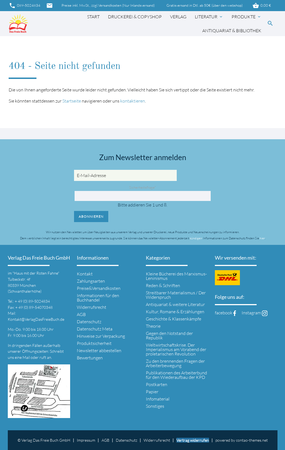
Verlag (178, 16)
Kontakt (85, 274)
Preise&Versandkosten (99, 288)
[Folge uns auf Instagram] (264, 312)
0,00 (261, 5)
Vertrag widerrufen (192, 440)
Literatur (209, 16)
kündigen (196, 238)
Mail (27, 357)
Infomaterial (157, 399)
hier (262, 238)
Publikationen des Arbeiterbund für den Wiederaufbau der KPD (176, 375)
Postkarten (156, 384)
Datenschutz (89, 321)
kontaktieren (132, 101)
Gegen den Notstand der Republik (169, 335)
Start (93, 16)
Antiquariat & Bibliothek (231, 30)
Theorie (153, 326)
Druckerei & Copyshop (135, 16)
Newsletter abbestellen (99, 350)
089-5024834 (24, 5)
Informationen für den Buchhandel (98, 298)
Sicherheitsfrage (142, 187)
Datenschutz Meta (94, 329)
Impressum (86, 440)
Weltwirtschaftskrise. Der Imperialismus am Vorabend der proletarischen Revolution (176, 349)
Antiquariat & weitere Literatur (175, 304)
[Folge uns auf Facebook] (234, 312)
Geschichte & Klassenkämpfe (173, 319)
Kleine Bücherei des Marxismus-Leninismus (176, 276)
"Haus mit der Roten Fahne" (36, 273)
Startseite (71, 101)
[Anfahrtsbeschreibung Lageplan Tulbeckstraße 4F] (39, 414)
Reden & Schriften (163, 285)
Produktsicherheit (94, 343)
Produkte (246, 16)
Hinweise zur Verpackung (101, 336)
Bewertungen (90, 358)
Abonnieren (91, 216)
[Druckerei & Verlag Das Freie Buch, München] (18, 23)
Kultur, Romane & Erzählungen (175, 311)
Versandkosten (109, 5)
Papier (152, 391)
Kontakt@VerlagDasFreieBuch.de (36, 319)
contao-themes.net (252, 440)
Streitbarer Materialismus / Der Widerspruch (176, 295)
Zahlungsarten (91, 281)
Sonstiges (155, 406)
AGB (81, 314)
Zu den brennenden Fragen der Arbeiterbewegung (175, 363)
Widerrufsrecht (91, 307)
